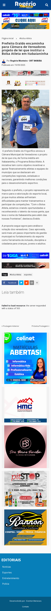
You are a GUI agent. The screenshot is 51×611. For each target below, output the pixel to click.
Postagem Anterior (11, 326)
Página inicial (7, 38)
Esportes (7, 572)
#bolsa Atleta (25, 38)
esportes (28, 274)
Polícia (5, 583)
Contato (25, 606)
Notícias (6, 566)
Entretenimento (10, 578)
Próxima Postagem (40, 326)
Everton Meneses (34, 601)
